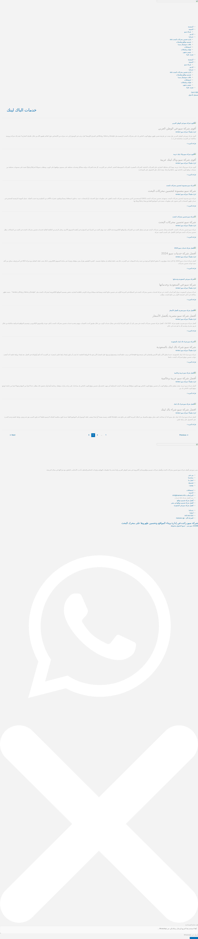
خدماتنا (191, 37)
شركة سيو (187, 32)
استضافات (187, 47)
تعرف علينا (189, 55)
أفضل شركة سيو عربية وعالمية (178, 378)
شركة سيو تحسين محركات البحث (177, 222)
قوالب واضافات (186, 50)
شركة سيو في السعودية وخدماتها (177, 284)
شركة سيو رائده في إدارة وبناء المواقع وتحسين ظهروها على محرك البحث (159, 523)
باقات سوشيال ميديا (184, 44)
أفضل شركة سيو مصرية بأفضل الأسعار (174, 315)
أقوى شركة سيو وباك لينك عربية (178, 159)
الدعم (191, 34)
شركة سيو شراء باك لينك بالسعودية (176, 347)
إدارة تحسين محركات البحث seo (180, 39)
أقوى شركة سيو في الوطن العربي (177, 128)
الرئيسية (190, 27)
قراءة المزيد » (191, 143)
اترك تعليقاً (192, 132)
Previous (183, 435)
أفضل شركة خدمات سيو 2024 (178, 253)
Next (12, 435)
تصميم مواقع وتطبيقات (183, 42)
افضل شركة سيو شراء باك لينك (178, 409)
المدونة (191, 29)
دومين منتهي (187, 52)
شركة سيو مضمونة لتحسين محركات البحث (172, 190)
